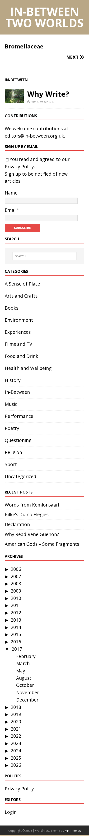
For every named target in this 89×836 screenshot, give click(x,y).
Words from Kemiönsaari (32, 505)
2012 (16, 612)
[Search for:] (44, 256)
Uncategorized (20, 476)
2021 (16, 729)
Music (11, 404)
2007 (16, 576)
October (25, 685)
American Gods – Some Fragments (42, 544)
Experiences (18, 332)
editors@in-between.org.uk (34, 136)
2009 (16, 591)
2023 (16, 743)
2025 (16, 758)
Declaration (17, 524)
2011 (16, 605)
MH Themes (73, 831)
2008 (16, 583)
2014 (16, 627)
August (23, 678)
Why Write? (48, 94)
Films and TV (18, 344)
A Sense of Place (22, 284)
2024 (16, 750)
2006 (16, 569)
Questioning (18, 440)
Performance (19, 416)
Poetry (12, 428)
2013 (16, 620)
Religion (13, 452)
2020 (16, 721)
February (26, 656)
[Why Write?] (14, 99)
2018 (16, 707)
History (13, 380)
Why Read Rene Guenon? (32, 534)
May (20, 670)
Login (11, 812)
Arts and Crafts (21, 296)
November (27, 692)
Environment (19, 320)
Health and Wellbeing (28, 368)
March (23, 663)
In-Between (16, 79)
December (27, 700)
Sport (11, 464)
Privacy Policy (19, 166)
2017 (17, 649)
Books (11, 308)
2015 (16, 634)
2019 (16, 714)
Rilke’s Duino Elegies (26, 514)
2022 (16, 736)
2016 (16, 641)
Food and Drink (21, 356)
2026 (16, 765)
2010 (16, 598)
